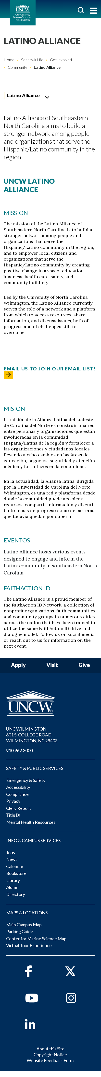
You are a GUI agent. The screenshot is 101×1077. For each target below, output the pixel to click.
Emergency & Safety (25, 780)
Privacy (13, 801)
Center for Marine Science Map (36, 938)
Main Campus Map (24, 924)
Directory (15, 894)
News (11, 859)
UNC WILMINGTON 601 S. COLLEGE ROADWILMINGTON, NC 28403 (31, 734)
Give (84, 665)
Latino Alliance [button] (23, 95)
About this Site (50, 1048)
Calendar (15, 866)
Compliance (17, 794)
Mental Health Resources (30, 822)
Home (9, 59)
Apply (18, 665)
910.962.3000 (19, 750)
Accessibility (18, 787)
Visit (52, 665)
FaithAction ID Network (36, 605)
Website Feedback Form (50, 1060)
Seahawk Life (31, 59)
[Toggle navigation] (93, 11)
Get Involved (60, 59)
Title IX (13, 815)
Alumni (12, 887)
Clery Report (18, 808)
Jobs (10, 852)
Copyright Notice (50, 1054)
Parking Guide (19, 931)
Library (13, 880)
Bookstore (16, 873)
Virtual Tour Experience (29, 945)
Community (17, 67)
